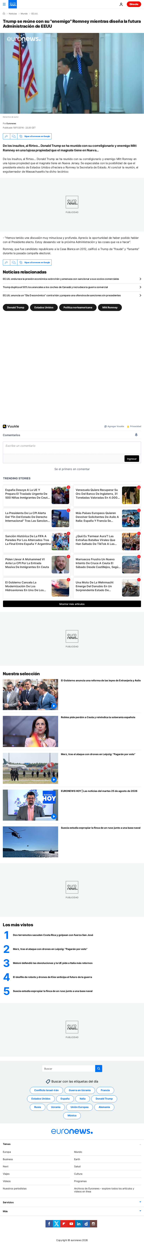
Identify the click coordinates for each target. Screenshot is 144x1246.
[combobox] (72, 1068)
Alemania (104, 1106)
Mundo (24, 14)
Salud (77, 1166)
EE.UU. (34, 14)
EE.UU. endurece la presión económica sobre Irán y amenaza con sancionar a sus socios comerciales (61, 278)
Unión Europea (80, 1106)
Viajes (6, 1173)
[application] (72, 73)
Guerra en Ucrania (80, 1090)
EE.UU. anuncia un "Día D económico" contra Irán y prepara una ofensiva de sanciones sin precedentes (62, 295)
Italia (83, 1098)
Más (5, 1211)
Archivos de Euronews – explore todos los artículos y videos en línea (104, 1190)
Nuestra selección (21, 673)
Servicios (8, 1202)
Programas (80, 1181)
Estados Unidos (43, 307)
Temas (7, 1143)
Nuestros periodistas (15, 1188)
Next (5, 1166)
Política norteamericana (78, 307)
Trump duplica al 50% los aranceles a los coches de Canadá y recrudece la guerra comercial (55, 287)
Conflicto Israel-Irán (46, 1090)
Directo (134, 4)
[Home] (4, 13)
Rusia (37, 1106)
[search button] (98, 1068)
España (65, 1098)
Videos (7, 1181)
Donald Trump (15, 307)
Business (8, 1159)
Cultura (78, 1173)
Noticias (13, 14)
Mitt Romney (109, 307)
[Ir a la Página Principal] (12, 4)
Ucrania (55, 1106)
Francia (105, 1090)
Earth (77, 1159)
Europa (7, 1151)
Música (72, 1115)
